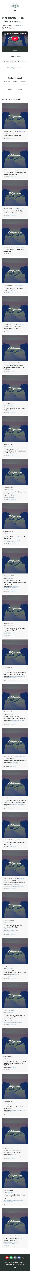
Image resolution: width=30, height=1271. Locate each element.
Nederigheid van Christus (18, 676)
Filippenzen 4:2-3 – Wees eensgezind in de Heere (12, 327)
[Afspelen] (4, 61)
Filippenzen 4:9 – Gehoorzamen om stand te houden (15, 173)
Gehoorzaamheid (15, 632)
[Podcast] (15, 1257)
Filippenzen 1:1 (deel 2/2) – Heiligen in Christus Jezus (13, 1151)
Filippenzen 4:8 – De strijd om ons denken (14, 250)
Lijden (5, 805)
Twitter (15, 81)
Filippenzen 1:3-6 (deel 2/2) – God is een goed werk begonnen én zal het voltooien (15, 1017)
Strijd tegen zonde (8, 541)
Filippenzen (20, 25)
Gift (15, 1267)
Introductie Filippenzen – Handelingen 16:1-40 (13, 1239)
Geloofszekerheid (8, 1022)
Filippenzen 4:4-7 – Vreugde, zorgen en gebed (13, 289)
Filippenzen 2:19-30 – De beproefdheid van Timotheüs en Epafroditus (15, 582)
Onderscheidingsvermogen (11, 930)
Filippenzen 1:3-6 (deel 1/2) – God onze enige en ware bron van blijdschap (15, 1063)
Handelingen (13, 1246)
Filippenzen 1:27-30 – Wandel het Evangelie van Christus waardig (15, 801)
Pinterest (23, 81)
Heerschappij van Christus (10, 1200)
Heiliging (13, 1154)
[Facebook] (19, 1257)
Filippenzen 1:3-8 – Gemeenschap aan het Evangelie (15, 972)
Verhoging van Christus (10, 677)
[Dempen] (18, 61)
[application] (13, 61)
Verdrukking (19, 886)
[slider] (11, 61)
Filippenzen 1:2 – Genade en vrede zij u (13, 1107)
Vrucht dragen (7, 931)
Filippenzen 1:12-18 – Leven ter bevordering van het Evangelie (14, 882)
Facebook (7, 81)
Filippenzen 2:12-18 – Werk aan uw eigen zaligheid (14, 629)
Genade (23, 1110)
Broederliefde (15, 586)
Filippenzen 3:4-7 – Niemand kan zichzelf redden (15, 493)
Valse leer (16, 541)
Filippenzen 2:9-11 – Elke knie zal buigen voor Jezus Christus (15, 673)
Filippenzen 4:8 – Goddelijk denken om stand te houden (13, 212)
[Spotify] (11, 1257)
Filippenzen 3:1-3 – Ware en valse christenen (15, 537)
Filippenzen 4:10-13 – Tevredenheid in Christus (12, 134)
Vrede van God (8, 1111)
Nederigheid (15, 763)
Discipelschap (15, 884)
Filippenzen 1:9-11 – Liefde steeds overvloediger (13, 926)
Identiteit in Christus (9, 1156)
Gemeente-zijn (7, 633)
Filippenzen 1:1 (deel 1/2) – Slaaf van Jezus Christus (14, 1196)
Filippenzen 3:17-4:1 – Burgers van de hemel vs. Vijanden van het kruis (14, 367)
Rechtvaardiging (15, 540)
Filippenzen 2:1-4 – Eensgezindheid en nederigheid (15, 759)
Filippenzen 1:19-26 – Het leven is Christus (14, 843)
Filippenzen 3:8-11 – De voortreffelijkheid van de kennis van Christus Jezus (15, 451)
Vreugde (13, 1067)
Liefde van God (15, 929)
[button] (15, 10)
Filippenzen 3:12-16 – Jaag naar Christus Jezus (14, 409)
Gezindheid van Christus (17, 720)
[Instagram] (23, 1257)
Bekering (13, 1020)
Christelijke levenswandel (10, 587)
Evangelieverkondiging (10, 886)
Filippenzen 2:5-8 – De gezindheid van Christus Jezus (14, 717)
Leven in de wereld (8, 589)
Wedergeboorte (15, 495)
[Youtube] (7, 1257)
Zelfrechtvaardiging (9, 497)
